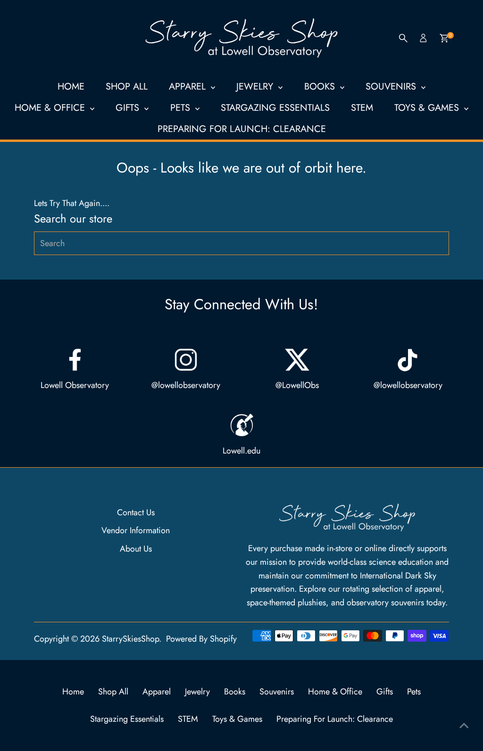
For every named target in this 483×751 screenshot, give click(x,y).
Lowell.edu (241, 451)
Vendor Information (135, 530)
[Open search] (403, 38)
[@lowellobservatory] (186, 360)
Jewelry (256, 86)
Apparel (188, 86)
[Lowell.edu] (241, 425)
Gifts (129, 108)
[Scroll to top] (464, 725)
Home (71, 86)
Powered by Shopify (201, 639)
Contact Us (136, 512)
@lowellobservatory (185, 385)
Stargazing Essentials (275, 108)
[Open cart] (444, 38)
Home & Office (51, 108)
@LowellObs (297, 385)
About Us (136, 549)
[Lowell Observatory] (75, 360)
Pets (181, 108)
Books (321, 86)
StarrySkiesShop (130, 639)
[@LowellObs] (297, 360)
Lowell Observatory (75, 385)
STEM (362, 108)
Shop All (127, 86)
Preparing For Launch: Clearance (242, 129)
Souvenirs (392, 86)
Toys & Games (428, 108)
